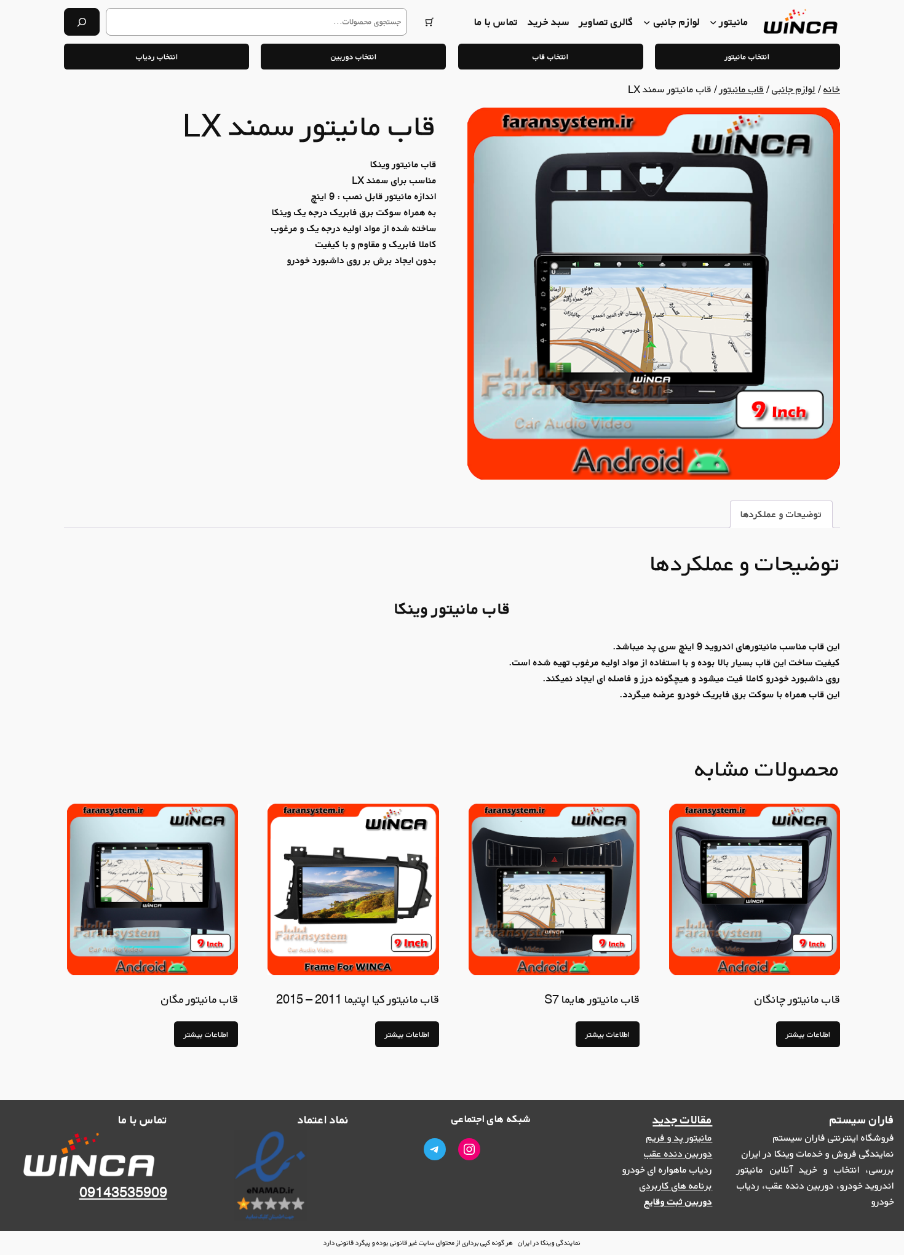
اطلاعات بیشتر (808, 1034)
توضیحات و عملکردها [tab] (781, 514)
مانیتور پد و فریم (679, 1137)
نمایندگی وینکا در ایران (549, 1242)
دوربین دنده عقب (678, 1153)
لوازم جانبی (793, 89)
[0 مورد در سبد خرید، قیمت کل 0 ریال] (429, 22)
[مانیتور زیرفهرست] (713, 22)
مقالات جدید (682, 1119)
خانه (831, 89)
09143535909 (123, 1192)
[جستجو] (82, 22)
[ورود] (457, 22)
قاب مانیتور (742, 89)
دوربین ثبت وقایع (678, 1201)
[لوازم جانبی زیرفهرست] (647, 22)
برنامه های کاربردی (676, 1185)
